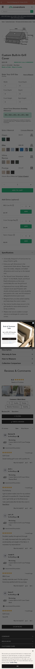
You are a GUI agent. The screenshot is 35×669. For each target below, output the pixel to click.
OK (17, 666)
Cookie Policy (13, 662)
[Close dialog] (33, 323)
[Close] (33, 651)
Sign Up (9, 338)
